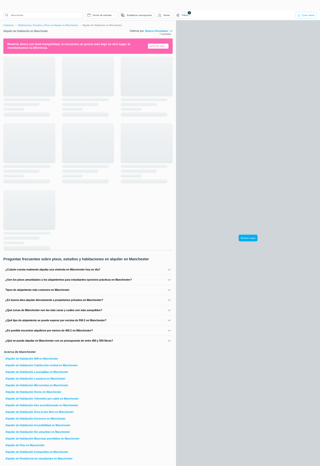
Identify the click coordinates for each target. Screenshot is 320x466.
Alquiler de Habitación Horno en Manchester (33, 392)
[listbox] (159, 31)
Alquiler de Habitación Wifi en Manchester (31, 358)
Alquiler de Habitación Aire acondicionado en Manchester (41, 405)
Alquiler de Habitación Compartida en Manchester (36, 452)
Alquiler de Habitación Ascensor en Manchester (35, 418)
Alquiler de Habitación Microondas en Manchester (36, 385)
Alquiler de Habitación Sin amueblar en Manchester (37, 432)
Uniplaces (8, 25)
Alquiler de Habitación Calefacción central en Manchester (41, 365)
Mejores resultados (156, 31)
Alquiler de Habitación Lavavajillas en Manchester (36, 372)
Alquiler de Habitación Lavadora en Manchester (35, 378)
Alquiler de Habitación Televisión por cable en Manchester (42, 398)
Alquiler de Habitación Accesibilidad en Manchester (37, 425)
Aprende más (157, 46)
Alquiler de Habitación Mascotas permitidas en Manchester (42, 438)
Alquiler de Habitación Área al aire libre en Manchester (39, 412)
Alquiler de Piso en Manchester (25, 445)
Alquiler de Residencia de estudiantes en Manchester (38, 458)
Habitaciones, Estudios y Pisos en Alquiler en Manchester (48, 25)
